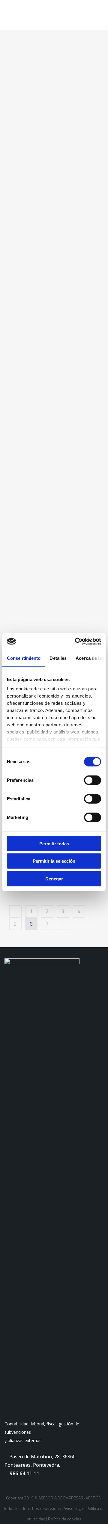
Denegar (54, 878)
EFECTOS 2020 (41, 423)
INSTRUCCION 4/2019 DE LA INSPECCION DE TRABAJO (53, 503)
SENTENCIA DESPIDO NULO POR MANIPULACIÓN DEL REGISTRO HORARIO (51, 591)
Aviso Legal (74, 1508)
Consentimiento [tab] (23, 657)
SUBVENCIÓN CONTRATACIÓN (43, 84)
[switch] (92, 780)
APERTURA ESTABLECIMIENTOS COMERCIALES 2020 (50, 351)
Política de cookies (64, 1519)
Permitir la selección (54, 861)
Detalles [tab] (58, 657)
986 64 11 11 (23, 1473)
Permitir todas (54, 843)
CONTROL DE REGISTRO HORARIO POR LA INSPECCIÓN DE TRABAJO (50, 256)
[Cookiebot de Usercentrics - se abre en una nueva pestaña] (76, 641)
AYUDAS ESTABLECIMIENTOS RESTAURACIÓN (50, 161)
